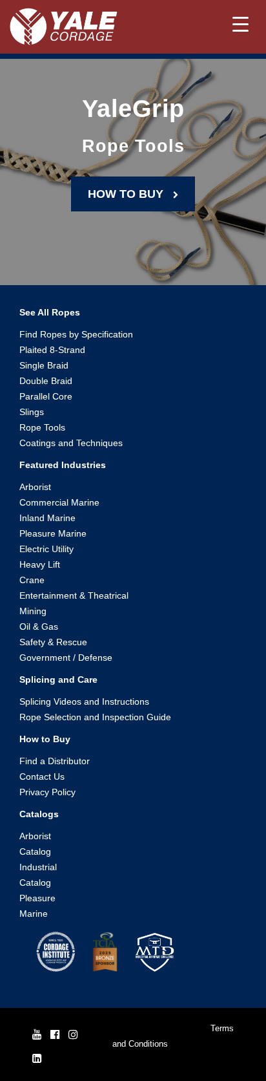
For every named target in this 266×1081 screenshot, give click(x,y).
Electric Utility (46, 549)
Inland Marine (47, 518)
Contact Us (42, 776)
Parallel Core (45, 396)
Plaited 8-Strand (52, 350)
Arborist (35, 487)
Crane (32, 580)
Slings (31, 412)
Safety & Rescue (53, 642)
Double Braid (45, 381)
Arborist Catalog (35, 844)
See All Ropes (49, 312)
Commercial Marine (59, 502)
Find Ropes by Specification (76, 334)
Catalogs (39, 814)
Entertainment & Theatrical (73, 595)
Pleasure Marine (53, 533)
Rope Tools (42, 427)
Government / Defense (65, 657)
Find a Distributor (54, 761)
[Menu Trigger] (240, 24)
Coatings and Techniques (71, 443)
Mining (32, 611)
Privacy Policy (47, 792)
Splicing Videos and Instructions (84, 701)
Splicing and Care (58, 679)
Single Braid (43, 365)
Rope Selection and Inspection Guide (95, 717)
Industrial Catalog (38, 875)
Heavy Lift (39, 564)
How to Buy (44, 739)
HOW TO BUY (130, 193)
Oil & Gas (38, 626)
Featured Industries (62, 465)
